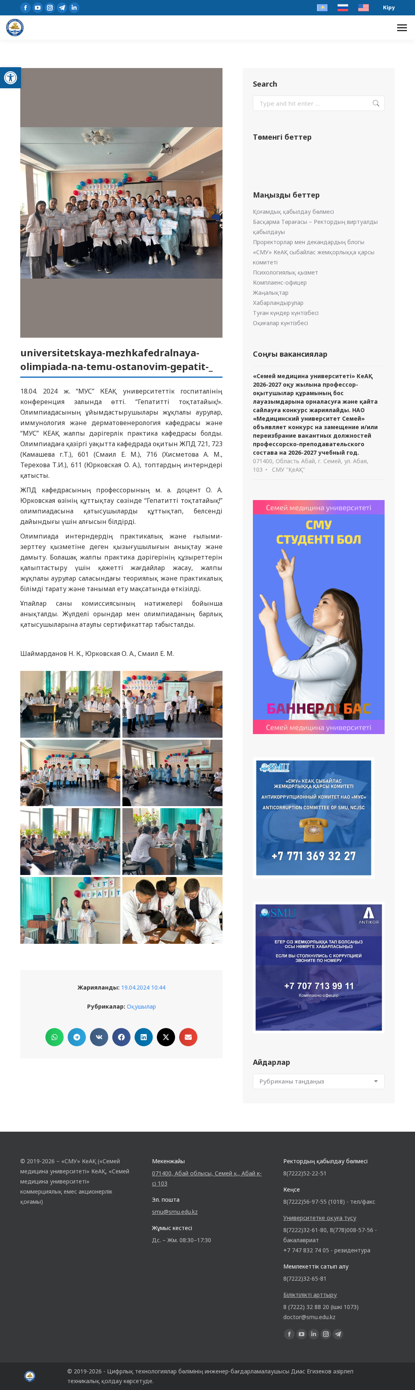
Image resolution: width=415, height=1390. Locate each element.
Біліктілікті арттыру (310, 1294)
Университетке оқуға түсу (319, 1218)
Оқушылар (141, 1006)
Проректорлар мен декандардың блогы (308, 242)
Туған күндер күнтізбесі (286, 313)
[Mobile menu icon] (402, 27)
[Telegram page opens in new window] (62, 7)
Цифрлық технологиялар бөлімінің (155, 1371)
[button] (10, 77)
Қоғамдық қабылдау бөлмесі (293, 211)
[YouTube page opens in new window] (37, 7)
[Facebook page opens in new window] (25, 7)
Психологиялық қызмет (285, 272)
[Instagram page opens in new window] (50, 7)
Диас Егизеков (311, 1371)
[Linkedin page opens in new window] (74, 7)
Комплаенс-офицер (280, 282)
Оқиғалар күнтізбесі (280, 323)
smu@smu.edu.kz (175, 1211)
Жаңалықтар (271, 292)
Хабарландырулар (278, 303)
